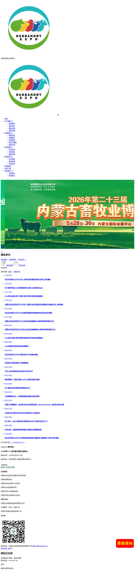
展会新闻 (12, 161)
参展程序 (12, 138)
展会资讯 (8, 156)
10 (18, 442)
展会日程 (12, 128)
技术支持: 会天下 (7, 548)
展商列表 (12, 154)
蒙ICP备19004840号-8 (40, 546)
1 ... (11, 442)
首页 (6, 119)
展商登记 (12, 135)
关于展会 (8, 121)
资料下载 (8, 168)
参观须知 (12, 152)
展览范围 (12, 130)
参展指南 (8, 133)
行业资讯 (12, 164)
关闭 (2, 564)
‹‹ (9, 442)
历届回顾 (8, 166)
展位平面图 (13, 142)
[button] (1, 251)
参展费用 (12, 140)
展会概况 (12, 123)
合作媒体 (12, 159)
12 (21, 442)
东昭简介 (12, 173)
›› (24, 442)
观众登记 (12, 149)
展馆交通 (12, 145)
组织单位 (12, 126)
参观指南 (8, 147)
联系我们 (8, 171)
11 (20, 442)
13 (23, 442)
